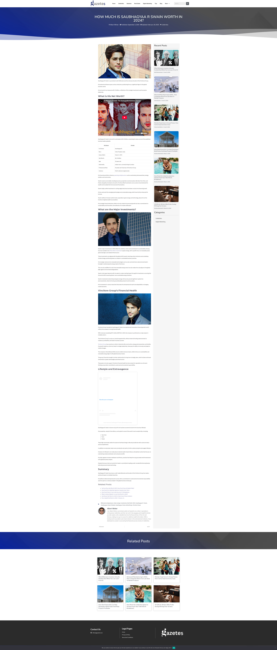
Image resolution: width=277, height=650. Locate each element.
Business (129, 3)
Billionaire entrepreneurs (107, 503)
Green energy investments (120, 503)
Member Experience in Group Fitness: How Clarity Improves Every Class (166, 123)
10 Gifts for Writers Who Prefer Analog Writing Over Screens (165, 205)
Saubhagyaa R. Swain (141, 503)
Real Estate (137, 3)
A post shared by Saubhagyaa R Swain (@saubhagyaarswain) (118, 422)
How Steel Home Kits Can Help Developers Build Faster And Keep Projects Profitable (166, 150)
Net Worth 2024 (131, 503)
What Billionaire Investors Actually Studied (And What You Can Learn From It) (166, 69)
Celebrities (121, 3)
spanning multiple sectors (120, 175)
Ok (173, 647)
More (166, 3)
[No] (275, 648)
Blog (161, 3)
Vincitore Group (102, 344)
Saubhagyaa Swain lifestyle (108, 505)
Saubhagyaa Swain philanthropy (124, 505)
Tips (156, 3)
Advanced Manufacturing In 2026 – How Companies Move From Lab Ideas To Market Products (165, 96)
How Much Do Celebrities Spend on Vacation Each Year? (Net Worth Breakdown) (164, 177)
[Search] (187, 3)
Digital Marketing (147, 3)
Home (113, 3)
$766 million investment (115, 250)
